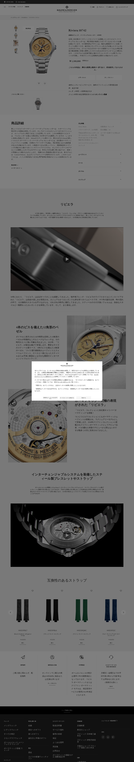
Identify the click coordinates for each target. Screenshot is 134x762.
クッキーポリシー (63, 382)
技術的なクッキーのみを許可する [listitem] (50, 398)
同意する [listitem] (84, 397)
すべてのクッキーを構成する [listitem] (67, 397)
